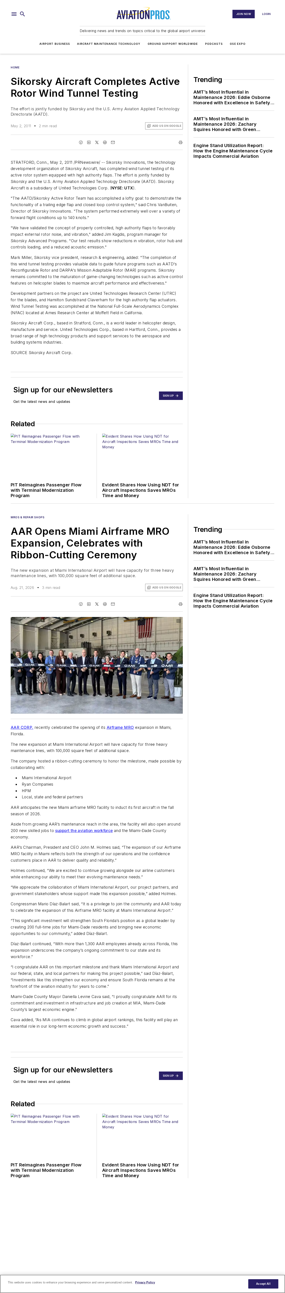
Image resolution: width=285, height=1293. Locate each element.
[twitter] (97, 142)
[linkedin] (89, 142)
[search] (22, 14)
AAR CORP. (22, 727)
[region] (142, 1284)
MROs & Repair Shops (27, 517)
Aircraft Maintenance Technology (108, 43)
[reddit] (105, 142)
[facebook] (81, 142)
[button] (14, 14)
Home (15, 67)
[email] (113, 142)
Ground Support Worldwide (173, 43)
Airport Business (54, 43)
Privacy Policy (145, 1282)
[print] (180, 142)
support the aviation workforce (84, 830)
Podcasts (214, 43)
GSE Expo (238, 43)
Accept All (263, 1283)
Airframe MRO (120, 727)
